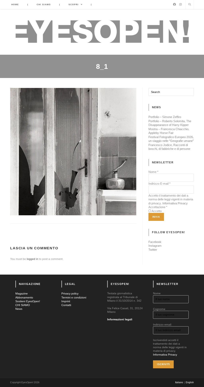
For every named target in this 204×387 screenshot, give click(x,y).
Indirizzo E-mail (159, 183)
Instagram (155, 245)
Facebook (154, 242)
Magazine (21, 293)
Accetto (157, 211)
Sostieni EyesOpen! (27, 301)
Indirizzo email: (162, 324)
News (18, 308)
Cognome (159, 309)
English (190, 382)
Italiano (179, 382)
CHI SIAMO (22, 305)
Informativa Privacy (175, 203)
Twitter (152, 249)
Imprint (65, 301)
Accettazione (157, 207)
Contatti (66, 305)
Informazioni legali (119, 319)
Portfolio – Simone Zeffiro (164, 117)
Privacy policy (69, 293)
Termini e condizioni (73, 297)
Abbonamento (24, 297)
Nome (153, 172)
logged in (32, 258)
